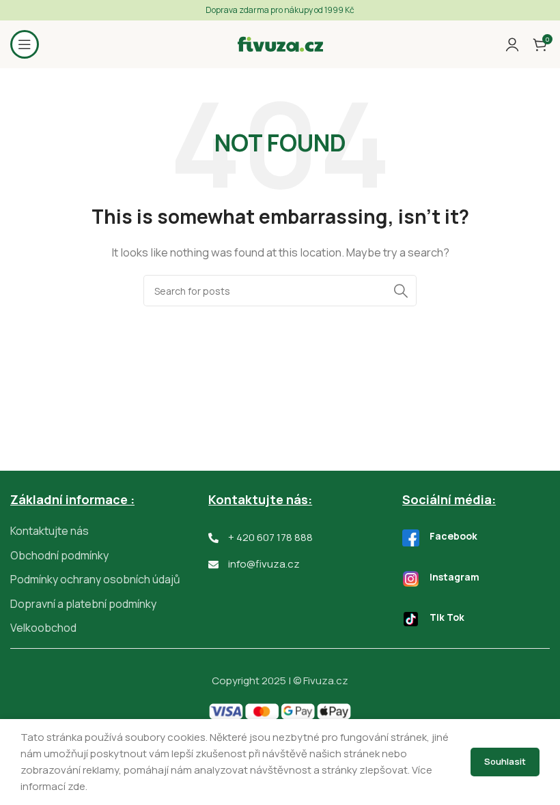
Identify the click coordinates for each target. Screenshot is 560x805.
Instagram (454, 576)
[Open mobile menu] (24, 44)
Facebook (453, 535)
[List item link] (109, 531)
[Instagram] (410, 578)
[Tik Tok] (410, 619)
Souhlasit (505, 761)
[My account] (512, 44)
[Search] (401, 290)
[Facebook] (410, 537)
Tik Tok (447, 617)
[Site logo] (280, 43)
